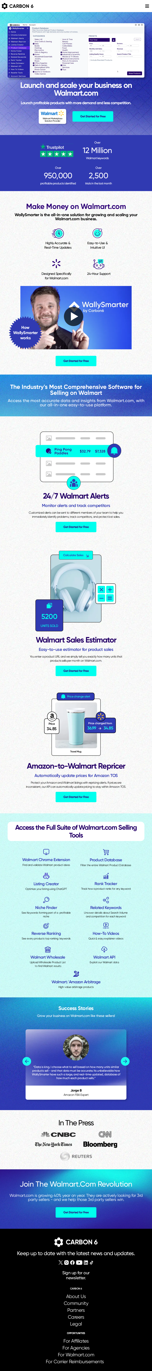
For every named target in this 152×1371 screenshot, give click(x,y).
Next (125, 1061)
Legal (76, 1324)
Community (76, 1303)
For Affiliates (76, 1341)
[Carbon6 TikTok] (91, 1262)
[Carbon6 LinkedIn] (86, 1263)
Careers (76, 1317)
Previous (26, 1061)
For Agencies (76, 1348)
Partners (76, 1310)
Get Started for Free (92, 116)
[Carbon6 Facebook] (72, 1262)
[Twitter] (61, 1262)
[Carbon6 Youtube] (79, 1262)
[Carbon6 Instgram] (66, 1262)
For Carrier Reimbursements (76, 1361)
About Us (76, 1296)
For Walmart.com (76, 1354)
